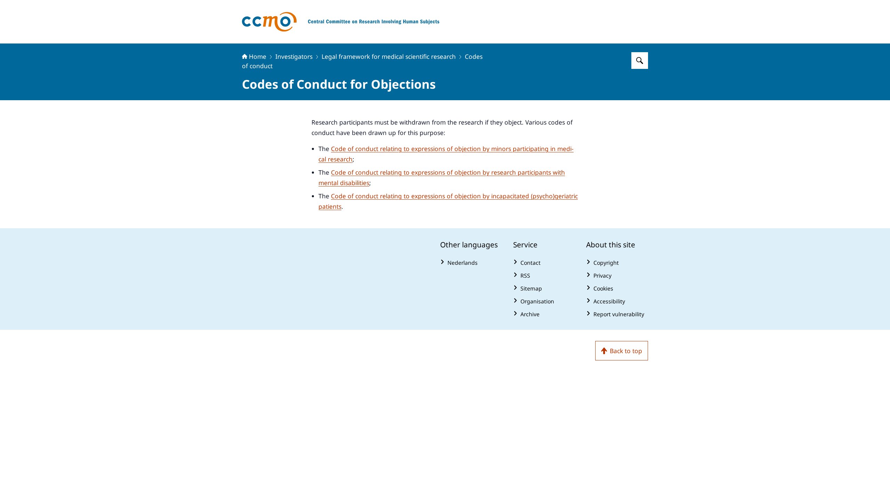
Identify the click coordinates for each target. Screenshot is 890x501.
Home (257, 56)
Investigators (294, 56)
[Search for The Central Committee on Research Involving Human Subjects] (639, 60)
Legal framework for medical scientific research (389, 56)
